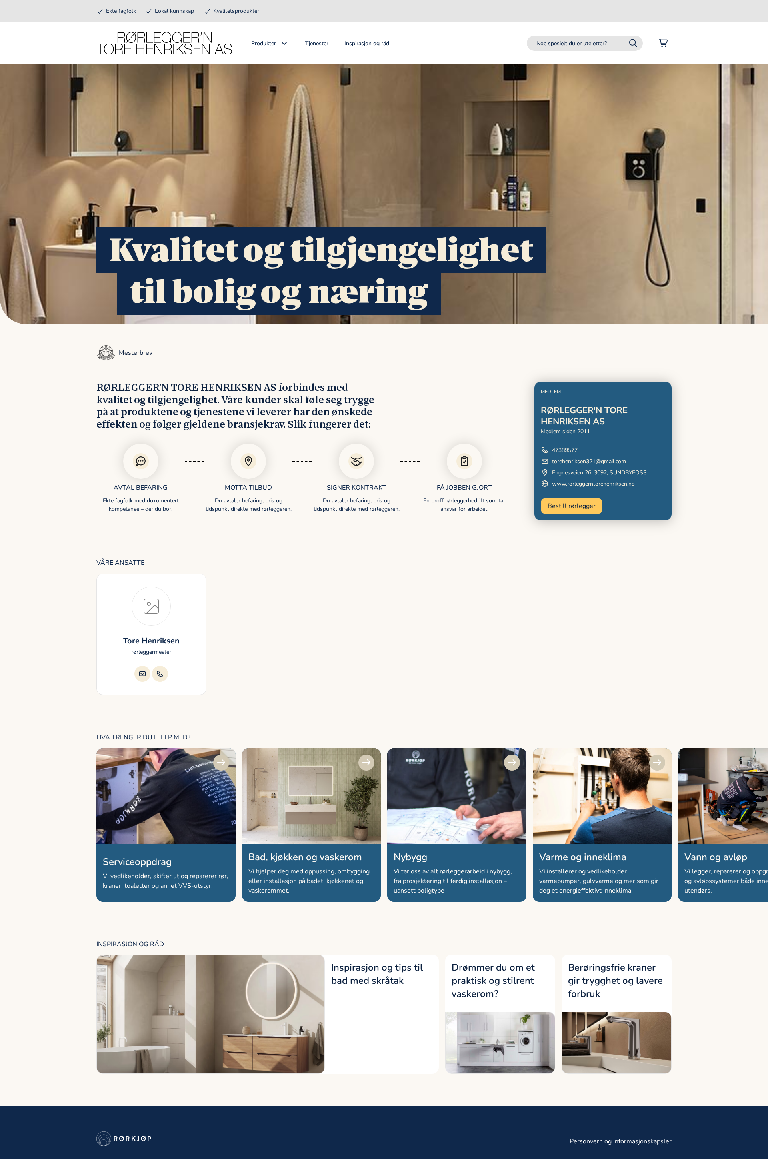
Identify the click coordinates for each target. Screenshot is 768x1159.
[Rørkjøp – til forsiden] (164, 43)
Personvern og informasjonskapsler (621, 1141)
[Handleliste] (664, 43)
